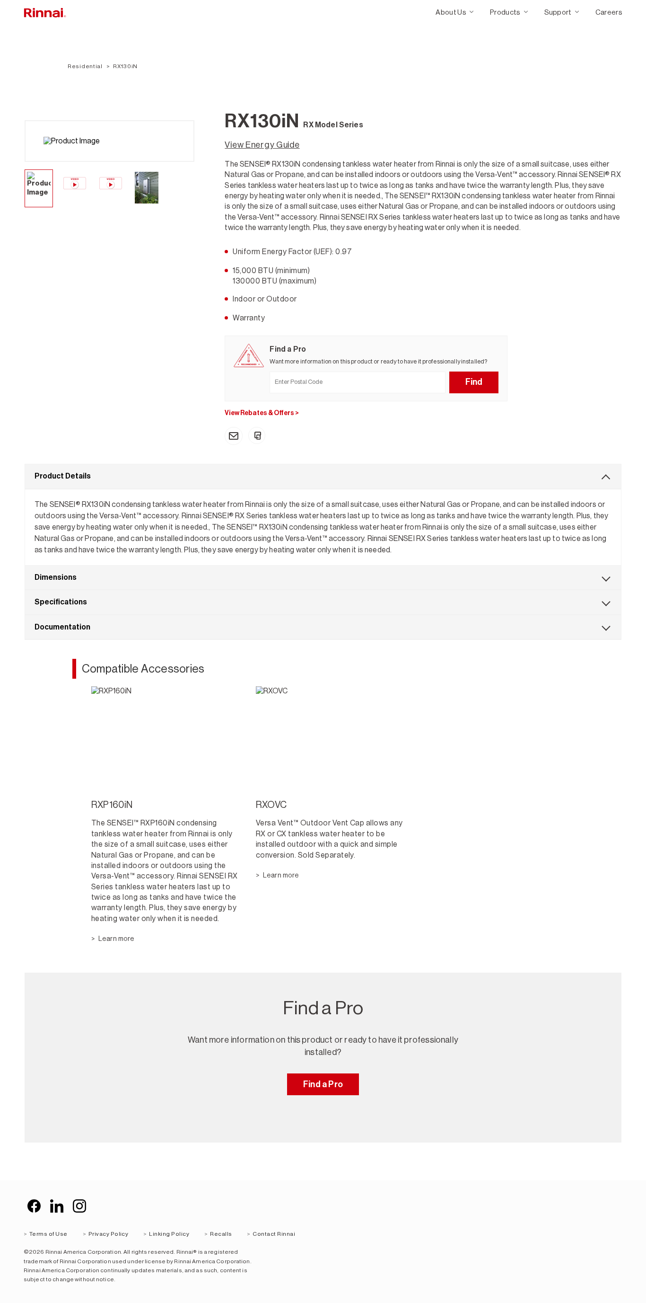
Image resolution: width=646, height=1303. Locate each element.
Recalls (221, 1234)
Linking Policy (169, 1234)
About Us (451, 12)
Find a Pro (323, 1084)
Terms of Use (48, 1234)
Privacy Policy (108, 1234)
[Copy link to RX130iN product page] (256, 435)
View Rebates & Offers (262, 413)
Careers (608, 12)
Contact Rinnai (274, 1234)
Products (505, 12)
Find (474, 382)
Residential (85, 66)
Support (558, 12)
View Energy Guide (262, 145)
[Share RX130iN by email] (234, 436)
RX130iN (125, 66)
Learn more (116, 938)
